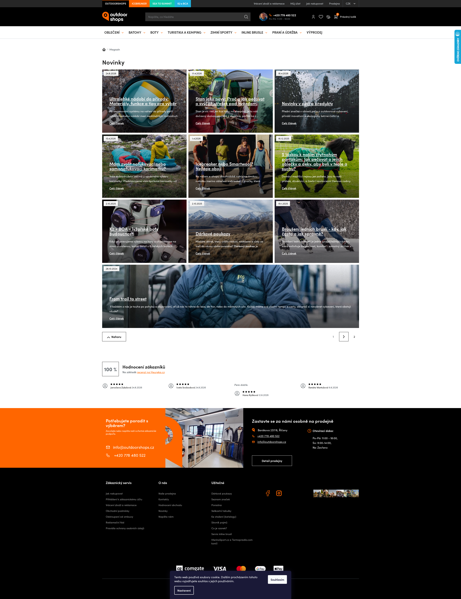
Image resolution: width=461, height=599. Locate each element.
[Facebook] (268, 494)
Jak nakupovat (314, 3)
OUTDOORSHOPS (115, 3)
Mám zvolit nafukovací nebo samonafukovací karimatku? (137, 166)
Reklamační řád (115, 522)
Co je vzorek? (219, 528)
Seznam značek (220, 499)
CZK (348, 3)
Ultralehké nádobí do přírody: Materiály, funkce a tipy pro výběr (143, 101)
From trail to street (128, 298)
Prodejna (334, 3)
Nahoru (116, 337)
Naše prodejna (167, 493)
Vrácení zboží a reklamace (269, 3)
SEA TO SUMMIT (162, 3)
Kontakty (163, 499)
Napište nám (166, 516)
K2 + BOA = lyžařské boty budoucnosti (133, 231)
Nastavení (184, 590)
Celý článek (116, 123)
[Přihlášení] (313, 17)
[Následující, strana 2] (344, 336)
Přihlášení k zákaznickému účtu (124, 499)
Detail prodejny (272, 461)
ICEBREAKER (139, 3)
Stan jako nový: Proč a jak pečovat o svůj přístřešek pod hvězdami (230, 101)
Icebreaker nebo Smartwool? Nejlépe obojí (224, 166)
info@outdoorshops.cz (133, 446)
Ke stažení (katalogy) (223, 516)
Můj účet (295, 3)
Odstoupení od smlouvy (119, 516)
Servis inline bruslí (221, 534)
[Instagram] (279, 494)
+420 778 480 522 (274, 15)
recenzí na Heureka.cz (151, 372)
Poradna (216, 505)
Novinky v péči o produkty (307, 103)
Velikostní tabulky (221, 511)
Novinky (163, 511)
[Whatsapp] (291, 494)
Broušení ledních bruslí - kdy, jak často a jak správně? (314, 231)
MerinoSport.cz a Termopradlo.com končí (232, 541)
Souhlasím (277, 579)
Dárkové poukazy (213, 233)
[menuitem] (114, 32)
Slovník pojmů (219, 522)
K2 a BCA (183, 3)
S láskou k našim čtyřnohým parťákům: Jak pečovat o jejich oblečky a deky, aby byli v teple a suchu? (314, 161)
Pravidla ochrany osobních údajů (125, 528)
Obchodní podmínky (117, 511)
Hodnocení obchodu (170, 505)
